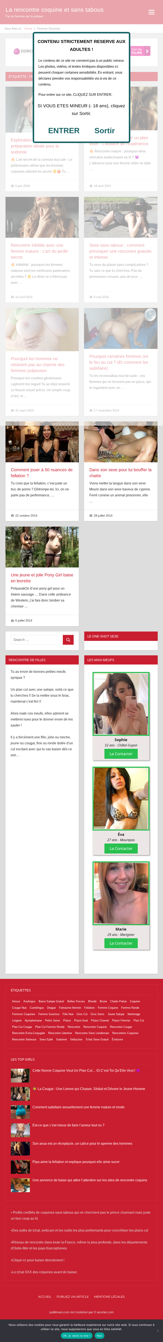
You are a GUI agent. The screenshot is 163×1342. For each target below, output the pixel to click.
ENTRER (64, 130)
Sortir (104, 130)
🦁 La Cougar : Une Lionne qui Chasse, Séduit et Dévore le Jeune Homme (88, 1089)
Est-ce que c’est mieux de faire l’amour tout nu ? (68, 1125)
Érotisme (117, 1039)
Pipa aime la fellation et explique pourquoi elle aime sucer (75, 1162)
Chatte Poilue (118, 1001)
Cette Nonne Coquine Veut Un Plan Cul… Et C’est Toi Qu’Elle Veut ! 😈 (86, 1070)
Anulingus (29, 1001)
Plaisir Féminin (121, 1020)
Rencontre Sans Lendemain (92, 1033)
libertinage (134, 1014)
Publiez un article (73, 1297)
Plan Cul (138, 1020)
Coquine (135, 1001)
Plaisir (67, 1020)
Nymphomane (33, 1020)
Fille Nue (68, 1014)
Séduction (76, 1039)
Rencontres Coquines (125, 1033)
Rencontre (74, 1026)
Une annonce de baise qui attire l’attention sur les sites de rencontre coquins (89, 1180)
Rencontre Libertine (60, 1033)
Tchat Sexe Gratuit (97, 1039)
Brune (103, 1001)
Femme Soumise (48, 1014)
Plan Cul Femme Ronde (50, 1026)
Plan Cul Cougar (22, 1026)
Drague (51, 1007)
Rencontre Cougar (121, 1026)
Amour (16, 1001)
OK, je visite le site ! (76, 1335)
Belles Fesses (76, 1001)
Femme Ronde (130, 1007)
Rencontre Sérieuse (24, 1039)
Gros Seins (97, 1014)
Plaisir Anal (81, 1020)
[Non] (158, 1331)
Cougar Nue (19, 1007)
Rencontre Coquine (95, 1026)
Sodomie (61, 1039)
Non (100, 1335)
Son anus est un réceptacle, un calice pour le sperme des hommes (82, 1143)
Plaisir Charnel (100, 1020)
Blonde (92, 1001)
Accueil (44, 1297)
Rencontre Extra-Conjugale (28, 1033)
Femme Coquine (108, 1007)
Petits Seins (52, 1020)
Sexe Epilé (46, 1039)
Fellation (89, 1007)
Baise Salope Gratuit (51, 1001)
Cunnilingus (37, 1007)
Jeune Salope (116, 1014)
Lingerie (17, 1020)
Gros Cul (82, 1014)
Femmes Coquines (23, 1014)
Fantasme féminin (70, 1007)
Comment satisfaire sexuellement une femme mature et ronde (78, 1107)
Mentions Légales (109, 1297)
